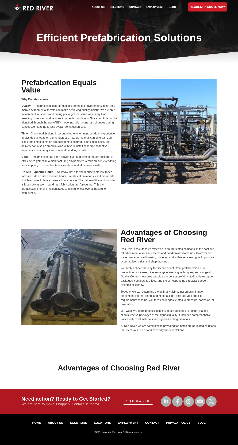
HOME (36, 422)
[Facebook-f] (177, 401)
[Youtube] (200, 401)
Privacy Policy (178, 422)
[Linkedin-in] (166, 401)
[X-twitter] (211, 401)
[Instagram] (188, 401)
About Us (98, 7)
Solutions (117, 7)
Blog (172, 7)
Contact (135, 7)
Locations (102, 422)
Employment (155, 7)
